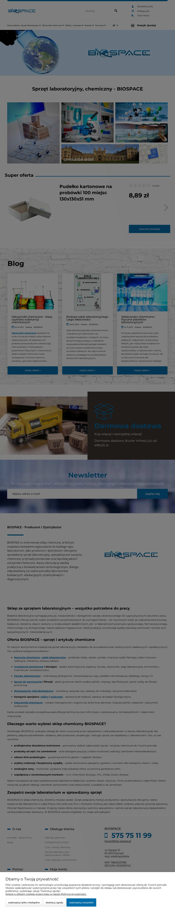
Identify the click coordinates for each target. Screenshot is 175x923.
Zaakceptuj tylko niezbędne (24, 902)
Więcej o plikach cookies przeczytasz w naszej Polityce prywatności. (45, 894)
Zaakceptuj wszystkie (81, 902)
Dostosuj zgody (54, 902)
